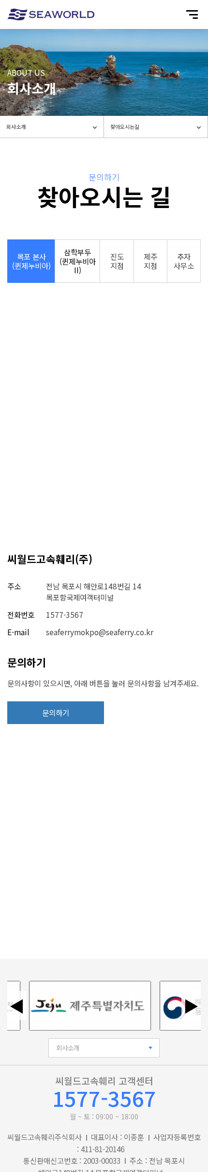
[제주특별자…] (84, 1005)
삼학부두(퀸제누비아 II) (77, 261)
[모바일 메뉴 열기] (192, 14)
